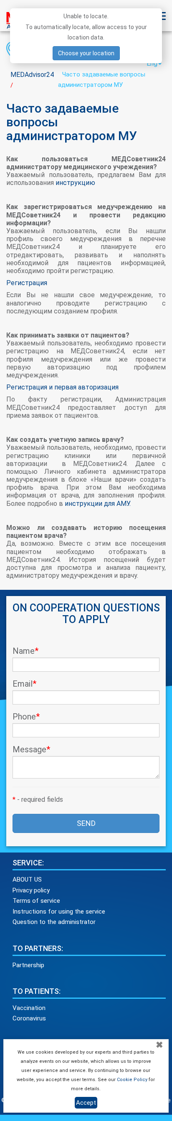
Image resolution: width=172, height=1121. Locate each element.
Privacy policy (31, 890)
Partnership (28, 965)
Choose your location (86, 53)
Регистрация (26, 283)
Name (25, 651)
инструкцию (75, 183)
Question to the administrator (54, 922)
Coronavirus (29, 1018)
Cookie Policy (132, 1079)
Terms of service (36, 900)
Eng (152, 63)
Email (24, 684)
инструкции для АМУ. (98, 504)
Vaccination (29, 1008)
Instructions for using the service (59, 911)
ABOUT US (27, 879)
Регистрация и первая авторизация (63, 387)
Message (31, 749)
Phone (26, 717)
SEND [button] (86, 823)
